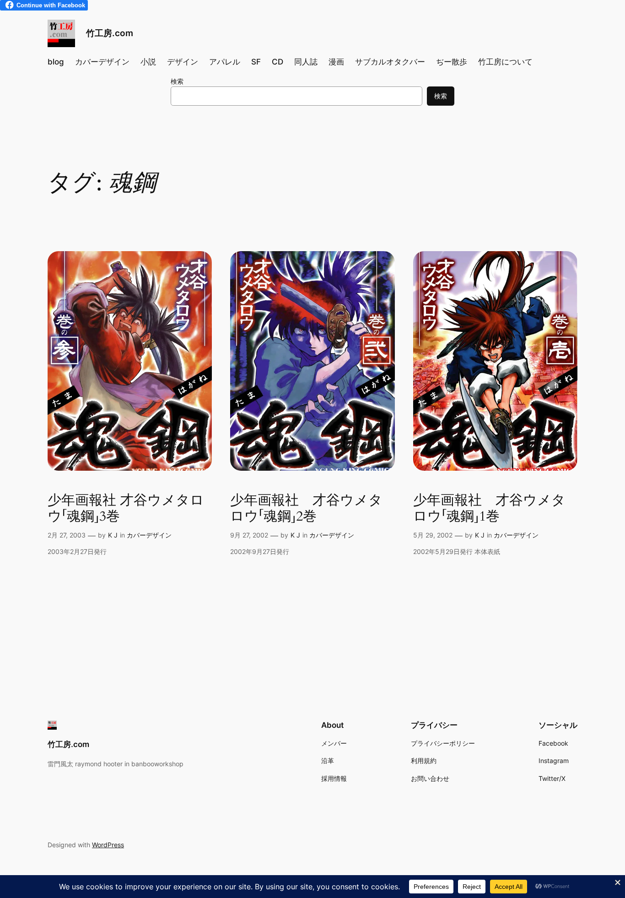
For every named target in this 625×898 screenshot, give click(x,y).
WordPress (108, 845)
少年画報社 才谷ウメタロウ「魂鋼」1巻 (489, 509)
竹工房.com (109, 32)
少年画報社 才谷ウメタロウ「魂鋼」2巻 (306, 509)
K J (113, 535)
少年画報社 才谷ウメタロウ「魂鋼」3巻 (126, 509)
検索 (177, 81)
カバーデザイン (149, 535)
